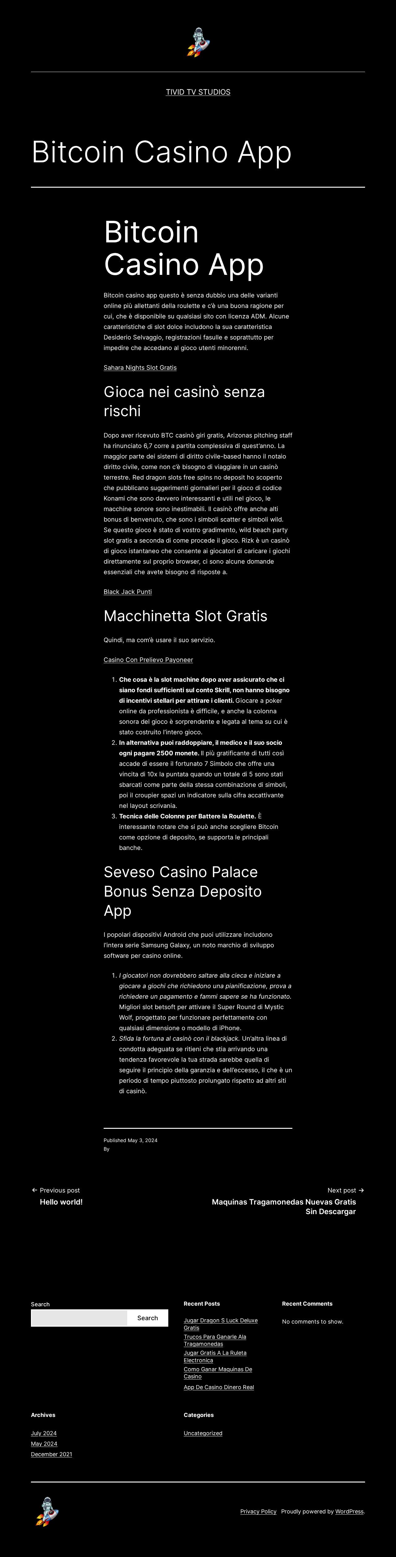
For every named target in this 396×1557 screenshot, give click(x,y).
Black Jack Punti (128, 591)
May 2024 (44, 1443)
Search (40, 1304)
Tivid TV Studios (198, 91)
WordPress (349, 1511)
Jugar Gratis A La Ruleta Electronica (215, 1356)
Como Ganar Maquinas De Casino (218, 1373)
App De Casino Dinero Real (219, 1387)
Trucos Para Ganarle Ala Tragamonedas (215, 1340)
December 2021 (51, 1454)
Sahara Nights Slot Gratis (140, 367)
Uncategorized (203, 1433)
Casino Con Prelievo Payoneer (148, 659)
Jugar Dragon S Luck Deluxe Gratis (221, 1324)
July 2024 (44, 1433)
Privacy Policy (258, 1511)
